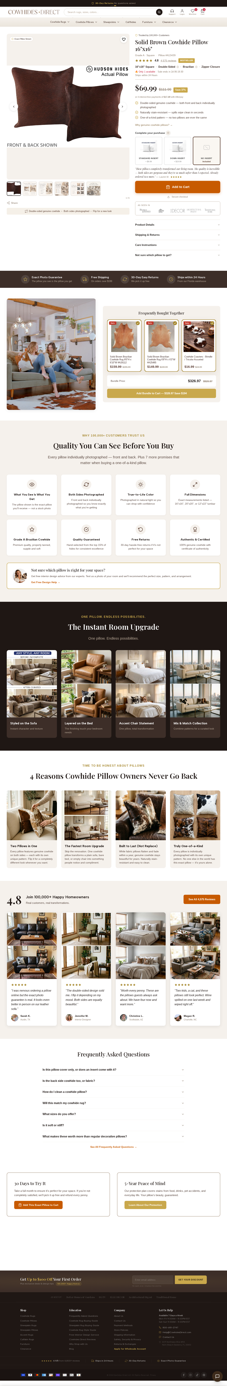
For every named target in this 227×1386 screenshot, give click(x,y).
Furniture (25, 1344)
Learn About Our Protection (145, 1205)
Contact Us (119, 1320)
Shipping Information (124, 1334)
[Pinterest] (204, 1375)
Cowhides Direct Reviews (82, 1339)
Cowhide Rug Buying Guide (83, 1320)
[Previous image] (14, 106)
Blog (71, 1348)
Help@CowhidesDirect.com (177, 1332)
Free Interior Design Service (84, 1334)
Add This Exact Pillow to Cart (40, 1205)
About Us (118, 1316)
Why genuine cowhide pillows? (154, 124)
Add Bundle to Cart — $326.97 (161, 393)
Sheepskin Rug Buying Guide (84, 1325)
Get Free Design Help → (45, 582)
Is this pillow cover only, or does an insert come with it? (79, 1069)
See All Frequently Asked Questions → (113, 1146)
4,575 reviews (168, 60)
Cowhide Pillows (28, 1320)
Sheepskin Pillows (29, 1330)
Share (14, 202)
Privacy (153, 1375)
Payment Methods (123, 1325)
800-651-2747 (170, 1327)
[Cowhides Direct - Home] (33, 12)
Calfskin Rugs (27, 1339)
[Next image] (122, 106)
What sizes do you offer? (59, 1114)
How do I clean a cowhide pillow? (65, 1091)
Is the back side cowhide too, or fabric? (69, 1080)
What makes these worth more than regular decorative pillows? (85, 1136)
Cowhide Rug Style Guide (82, 1330)
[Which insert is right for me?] (168, 133)
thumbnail (14, 189)
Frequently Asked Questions (83, 1316)
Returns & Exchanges (125, 1344)
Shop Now (145, 3)
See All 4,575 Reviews (202, 899)
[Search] (159, 12)
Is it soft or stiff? (53, 1125)
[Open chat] (217, 1376)
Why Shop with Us (78, 1344)
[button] (124, 39)
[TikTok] (197, 1375)
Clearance (25, 1348)
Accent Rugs (26, 1334)
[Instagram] (190, 1375)
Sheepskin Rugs (28, 1325)
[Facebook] (184, 1375)
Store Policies (121, 1330)
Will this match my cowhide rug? (64, 1103)
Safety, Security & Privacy (127, 1339)
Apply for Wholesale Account (130, 1348)
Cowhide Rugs (27, 1316)
